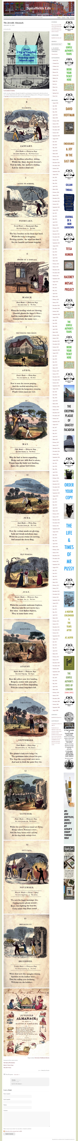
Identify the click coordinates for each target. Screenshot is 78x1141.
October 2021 (56, 275)
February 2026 (56, 121)
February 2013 (56, 585)
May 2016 (55, 469)
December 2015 (56, 484)
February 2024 (56, 192)
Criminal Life (56, 63)
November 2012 (56, 594)
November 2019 (56, 344)
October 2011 (56, 633)
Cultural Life (43, 1070)
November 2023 (56, 201)
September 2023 (56, 207)
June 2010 (55, 680)
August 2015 (55, 496)
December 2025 (56, 126)
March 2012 (55, 618)
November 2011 (56, 630)
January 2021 (55, 302)
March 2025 (55, 153)
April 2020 (55, 329)
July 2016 (55, 463)
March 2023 (55, 225)
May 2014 (55, 540)
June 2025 (55, 144)
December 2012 (56, 591)
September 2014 (56, 528)
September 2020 (56, 314)
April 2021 (55, 293)
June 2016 (55, 466)
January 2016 (55, 481)
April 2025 (55, 150)
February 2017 (56, 442)
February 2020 (56, 335)
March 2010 (55, 689)
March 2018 (55, 403)
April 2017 (55, 436)
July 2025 (55, 141)
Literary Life (55, 75)
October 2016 (56, 454)
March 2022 (55, 260)
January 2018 (55, 409)
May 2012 (55, 612)
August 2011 (55, 639)
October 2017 (56, 418)
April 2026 (55, 115)
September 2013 (56, 564)
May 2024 (55, 183)
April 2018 (55, 400)
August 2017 (55, 424)
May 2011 (55, 648)
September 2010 (56, 671)
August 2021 (55, 281)
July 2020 (55, 320)
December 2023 (56, 198)
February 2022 (56, 263)
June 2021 (55, 287)
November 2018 (56, 380)
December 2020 (56, 305)
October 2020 (56, 311)
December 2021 (56, 269)
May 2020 (55, 326)
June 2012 (55, 609)
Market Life (55, 78)
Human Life (55, 72)
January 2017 (55, 445)
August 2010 (55, 674)
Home (59, 17)
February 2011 (56, 656)
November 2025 (56, 129)
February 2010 (56, 692)
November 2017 (56, 415)
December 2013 (56, 555)
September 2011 (56, 636)
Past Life (47, 1070)
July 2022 (55, 249)
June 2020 (55, 323)
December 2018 (56, 377)
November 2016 (56, 451)
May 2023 (55, 219)
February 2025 (56, 156)
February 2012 (56, 621)
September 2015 (56, 493)
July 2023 (55, 213)
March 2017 (55, 439)
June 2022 (55, 252)
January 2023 (55, 231)
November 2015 (56, 487)
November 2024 (56, 165)
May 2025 (55, 147)
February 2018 (56, 406)
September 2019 (56, 350)
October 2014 (56, 525)
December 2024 (56, 162)
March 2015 (55, 511)
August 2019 (55, 353)
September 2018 (56, 386)
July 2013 (55, 570)
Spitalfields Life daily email (56, 37)
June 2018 (55, 394)
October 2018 (56, 383)
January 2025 (55, 159)
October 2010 (56, 668)
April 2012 (55, 615)
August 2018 (55, 388)
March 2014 (55, 546)
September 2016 (56, 457)
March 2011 (55, 653)
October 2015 (56, 490)
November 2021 (56, 272)
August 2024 (55, 174)
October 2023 (56, 204)
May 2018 (55, 397)
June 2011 (55, 645)
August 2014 (55, 531)
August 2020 (55, 317)
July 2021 (55, 284)
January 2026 (55, 124)
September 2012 (56, 600)
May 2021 (55, 290)
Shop (67, 17)
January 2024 (55, 195)
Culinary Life (56, 66)
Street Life (55, 96)
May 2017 (55, 433)
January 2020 (55, 338)
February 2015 (56, 514)
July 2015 (55, 499)
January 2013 (55, 588)
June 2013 (55, 573)
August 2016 (55, 460)
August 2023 (55, 210)
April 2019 (55, 365)
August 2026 (55, 103)
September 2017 (56, 421)
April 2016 (55, 472)
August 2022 (55, 246)
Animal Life (55, 60)
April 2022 (55, 257)
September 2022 (56, 243)
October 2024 (56, 168)
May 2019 (55, 362)
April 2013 (55, 579)
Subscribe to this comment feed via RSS (13, 1131)
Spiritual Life (56, 93)
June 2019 (55, 359)
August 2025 (55, 138)
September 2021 (56, 278)
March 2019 (55, 368)
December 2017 (56, 412)
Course (63, 17)
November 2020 (56, 308)
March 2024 (55, 189)
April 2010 (55, 686)
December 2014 (56, 519)
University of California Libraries (42, 1057)
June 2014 (55, 537)
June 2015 (55, 502)
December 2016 (56, 448)
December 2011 (56, 627)
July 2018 (55, 391)
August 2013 (55, 567)
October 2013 (56, 561)
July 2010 (55, 677)
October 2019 (56, 347)
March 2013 (55, 582)
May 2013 (55, 576)
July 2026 (55, 106)
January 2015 (55, 517)
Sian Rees (7, 96)
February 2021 (56, 299)
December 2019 (56, 341)
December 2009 (56, 698)
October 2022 (56, 240)
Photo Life (55, 87)
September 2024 (56, 171)
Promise (72, 17)
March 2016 (55, 475)
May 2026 (55, 112)
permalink (18, 1080)
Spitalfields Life (39, 8)
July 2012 (55, 606)
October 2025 (56, 132)
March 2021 (55, 296)
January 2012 (55, 624)
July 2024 (55, 177)
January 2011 (55, 659)
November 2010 (56, 665)
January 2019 (55, 374)
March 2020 (55, 332)
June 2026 (55, 109)
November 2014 (56, 522)
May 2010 (55, 683)
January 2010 (55, 695)
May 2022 (55, 255)
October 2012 (56, 597)
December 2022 (56, 234)
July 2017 (55, 427)
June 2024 (55, 180)
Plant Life (55, 90)
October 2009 (56, 704)
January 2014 (55, 552)
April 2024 (55, 186)
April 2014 (55, 543)
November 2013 (56, 558)
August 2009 (55, 710)
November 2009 (56, 701)
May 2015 (55, 505)
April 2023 (55, 222)
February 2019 (56, 371)
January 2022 (55, 266)
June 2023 (55, 216)
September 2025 (56, 135)
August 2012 (55, 603)
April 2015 (55, 508)
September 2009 (56, 707)
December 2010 (56, 662)
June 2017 (55, 430)
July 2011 (55, 642)
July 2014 (55, 534)
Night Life (55, 81)
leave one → (16, 1074)
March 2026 (55, 118)
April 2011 (55, 650)
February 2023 (56, 228)
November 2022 (56, 237)
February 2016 (56, 478)
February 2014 (56, 549)
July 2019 (55, 356)
